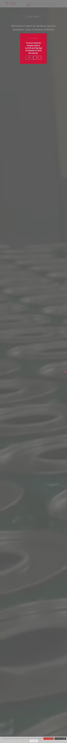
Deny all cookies (60, 738)
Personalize (34, 741)
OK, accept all (49, 738)
